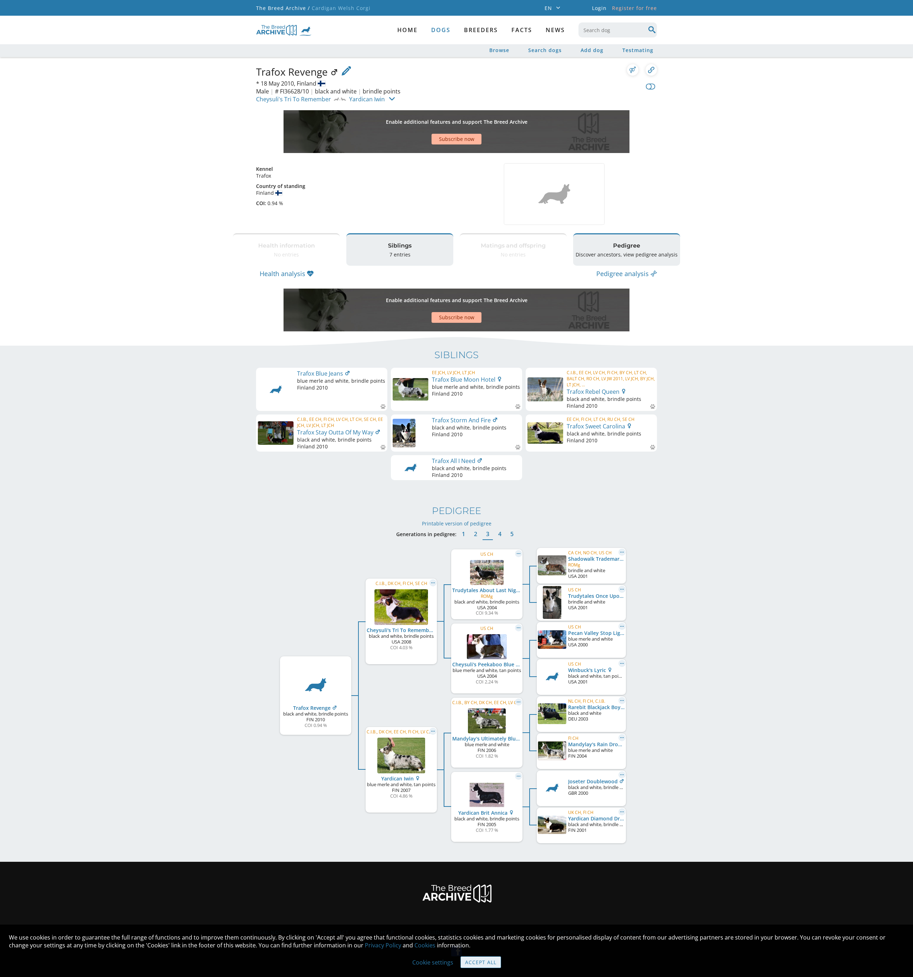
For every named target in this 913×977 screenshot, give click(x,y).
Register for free (634, 8)
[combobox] (617, 29)
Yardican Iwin (367, 99)
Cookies (424, 945)
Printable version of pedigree (456, 523)
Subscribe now (456, 139)
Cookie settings (432, 962)
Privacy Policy (383, 945)
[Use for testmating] (632, 70)
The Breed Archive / (283, 8)
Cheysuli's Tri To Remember (293, 99)
